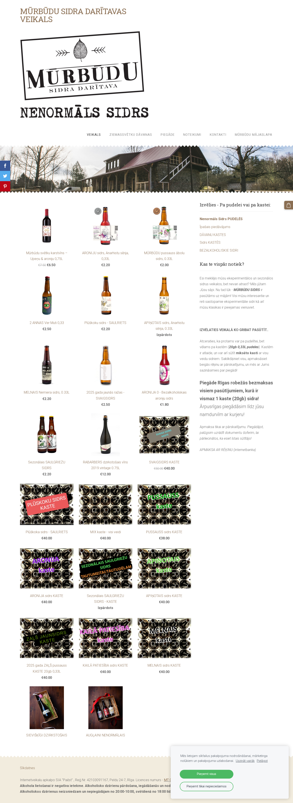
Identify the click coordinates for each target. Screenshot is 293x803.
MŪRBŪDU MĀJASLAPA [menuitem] (253, 135)
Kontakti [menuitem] (218, 135)
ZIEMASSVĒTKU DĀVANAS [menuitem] (130, 135)
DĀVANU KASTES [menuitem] (213, 235)
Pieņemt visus (206, 774)
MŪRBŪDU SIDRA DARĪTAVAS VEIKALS (73, 15)
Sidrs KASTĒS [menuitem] (210, 242)
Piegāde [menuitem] (168, 135)
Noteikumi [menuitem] (192, 135)
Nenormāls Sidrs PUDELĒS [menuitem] (221, 219)
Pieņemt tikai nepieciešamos (207, 786)
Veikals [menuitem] (94, 135)
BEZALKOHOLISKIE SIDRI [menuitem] (219, 250)
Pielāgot (262, 761)
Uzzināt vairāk (245, 761)
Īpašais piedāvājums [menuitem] (215, 227)
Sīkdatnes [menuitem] (27, 768)
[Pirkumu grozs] (288, 205)
